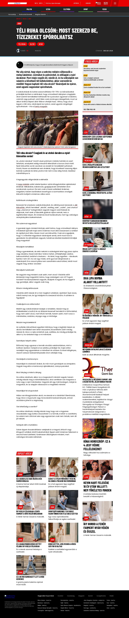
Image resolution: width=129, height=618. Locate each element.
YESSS (104, 9)
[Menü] (115, 3)
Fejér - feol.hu (64, 603)
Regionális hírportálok (46, 596)
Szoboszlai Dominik (25, 14)
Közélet (60, 596)
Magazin (81, 596)
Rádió (112, 596)
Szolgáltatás (101, 596)
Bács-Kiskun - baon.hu (44, 600)
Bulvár (90, 596)
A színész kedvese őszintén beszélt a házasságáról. (94, 495)
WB (27, 50)
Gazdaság (71, 596)
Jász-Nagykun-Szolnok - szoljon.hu (94, 600)
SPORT (86, 9)
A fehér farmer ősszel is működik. (30, 517)
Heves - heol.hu (65, 610)
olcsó (32, 44)
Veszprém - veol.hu (112, 605)
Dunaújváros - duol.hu (67, 600)
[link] (20, 474)
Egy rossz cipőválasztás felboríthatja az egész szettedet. (62, 518)
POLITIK (29, 9)
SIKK (29, 19)
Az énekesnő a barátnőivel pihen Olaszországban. (97, 287)
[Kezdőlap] (17, 3)
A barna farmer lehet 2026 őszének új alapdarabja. (31, 485)
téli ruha (21, 44)
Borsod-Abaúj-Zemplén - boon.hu (48, 608)
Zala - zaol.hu (111, 608)
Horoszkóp (12, 14)
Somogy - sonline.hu (90, 608)
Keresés (88, 3)
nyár (41, 44)
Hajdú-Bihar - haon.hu (67, 608)
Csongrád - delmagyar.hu (45, 610)
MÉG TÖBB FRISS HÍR (89, 109)
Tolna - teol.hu (111, 600)
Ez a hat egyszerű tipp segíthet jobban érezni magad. (61, 485)
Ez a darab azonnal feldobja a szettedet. (29, 550)
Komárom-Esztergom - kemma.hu (94, 603)
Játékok (76, 3)
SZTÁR (48, 9)
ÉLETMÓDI (67, 9)
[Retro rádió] (97, 3)
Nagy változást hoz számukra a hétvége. (96, 453)
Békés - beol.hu (42, 605)
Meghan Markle (40, 14)
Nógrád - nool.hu (89, 605)
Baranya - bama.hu (43, 603)
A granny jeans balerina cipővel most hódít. (29, 583)
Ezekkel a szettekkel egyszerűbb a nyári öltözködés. (62, 550)
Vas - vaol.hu (110, 603)
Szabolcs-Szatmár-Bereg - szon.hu (94, 610)
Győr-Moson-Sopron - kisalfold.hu (71, 605)
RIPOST (18, 19)
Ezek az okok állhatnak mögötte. (96, 354)
